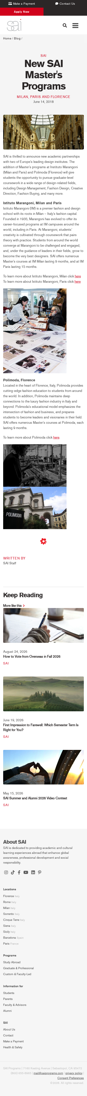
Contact (8, 1035)
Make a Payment (13, 1041)
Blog (17, 38)
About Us (9, 1029)
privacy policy (73, 1073)
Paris (6, 943)
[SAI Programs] (14, 25)
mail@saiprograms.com (48, 1073)
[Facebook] (19, 873)
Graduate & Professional (18, 968)
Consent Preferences (70, 1078)
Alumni (7, 1011)
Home (7, 38)
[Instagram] (6, 873)
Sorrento (8, 914)
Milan (6, 908)
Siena (6, 926)
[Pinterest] (39, 873)
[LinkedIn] (33, 873)
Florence (8, 896)
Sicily (6, 932)
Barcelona (9, 937)
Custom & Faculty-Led (17, 974)
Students (8, 993)
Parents (8, 999)
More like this (12, 606)
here (78, 276)
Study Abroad (11, 962)
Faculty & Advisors (14, 1005)
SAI (43, 56)
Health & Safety (12, 1047)
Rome (7, 902)
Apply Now (22, 11)
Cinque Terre (11, 920)
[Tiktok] (13, 873)
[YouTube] (25, 873)
